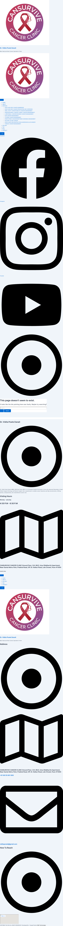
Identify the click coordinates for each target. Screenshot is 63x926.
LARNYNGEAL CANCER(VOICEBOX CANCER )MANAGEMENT (19, 114)
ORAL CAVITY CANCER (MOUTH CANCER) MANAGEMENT (18, 110)
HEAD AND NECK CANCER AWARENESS (14, 107)
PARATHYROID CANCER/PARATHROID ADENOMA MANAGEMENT (20, 119)
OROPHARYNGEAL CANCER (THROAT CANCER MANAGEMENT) (20, 112)
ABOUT (4, 104)
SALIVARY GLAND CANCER (11, 120)
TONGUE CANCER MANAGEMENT (13, 123)
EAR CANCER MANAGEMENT (12, 115)
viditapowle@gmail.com (8, 844)
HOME (3, 102)
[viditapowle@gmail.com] (31, 840)
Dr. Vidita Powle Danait (8, 48)
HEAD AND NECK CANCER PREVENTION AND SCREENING (19, 109)
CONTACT (4, 130)
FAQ (3, 127)
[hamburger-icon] (2, 100)
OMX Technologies (41, 925)
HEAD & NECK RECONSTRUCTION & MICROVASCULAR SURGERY (20, 122)
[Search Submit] (2, 410)
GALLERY (4, 125)
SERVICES (4, 105)
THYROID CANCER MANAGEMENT (13, 117)
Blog (3, 128)
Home (3, 578)
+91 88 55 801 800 (7, 775)
